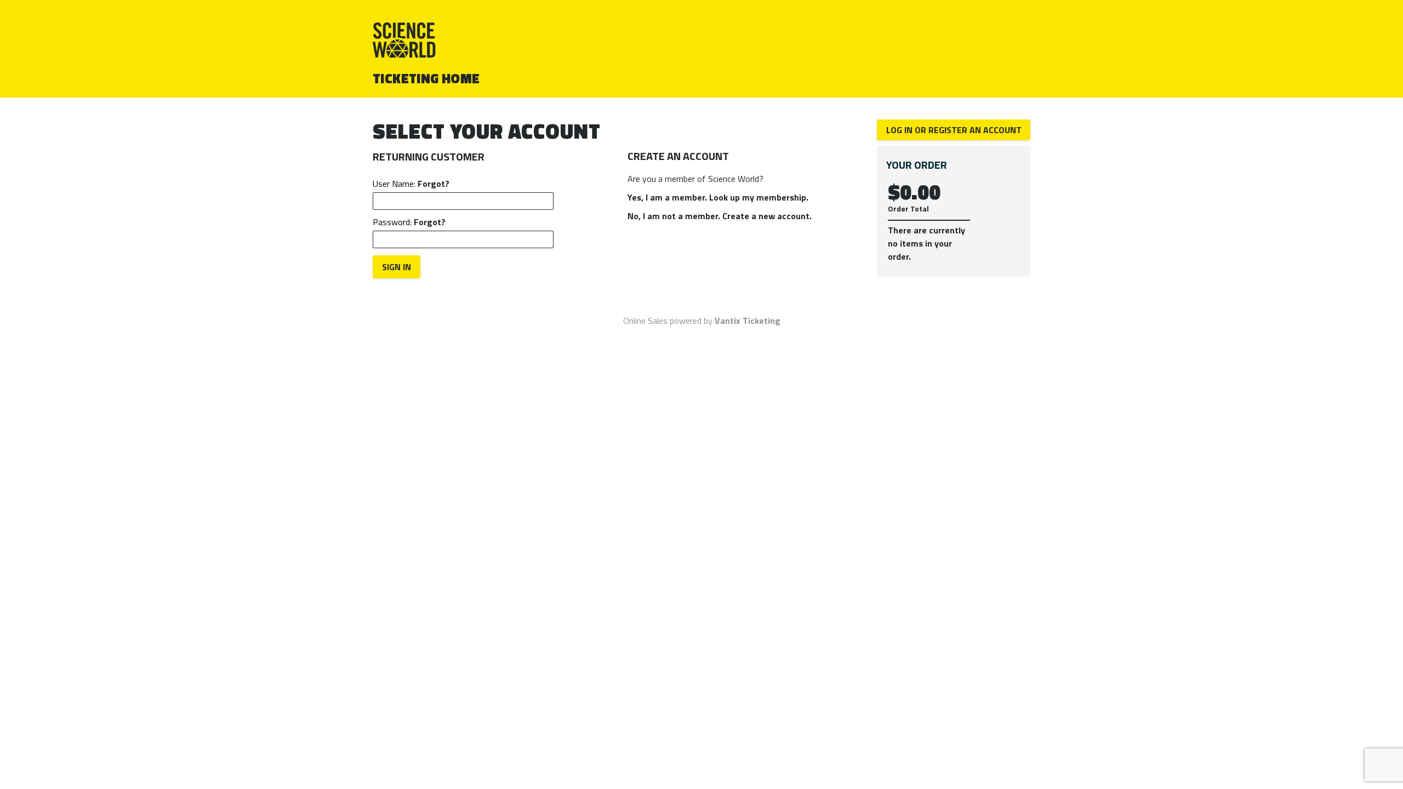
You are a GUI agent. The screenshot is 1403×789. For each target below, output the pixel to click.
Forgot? (433, 183)
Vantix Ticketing (747, 320)
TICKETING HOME (426, 78)
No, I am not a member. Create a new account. (720, 215)
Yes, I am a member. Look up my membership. (718, 197)
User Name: (411, 183)
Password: (409, 221)
